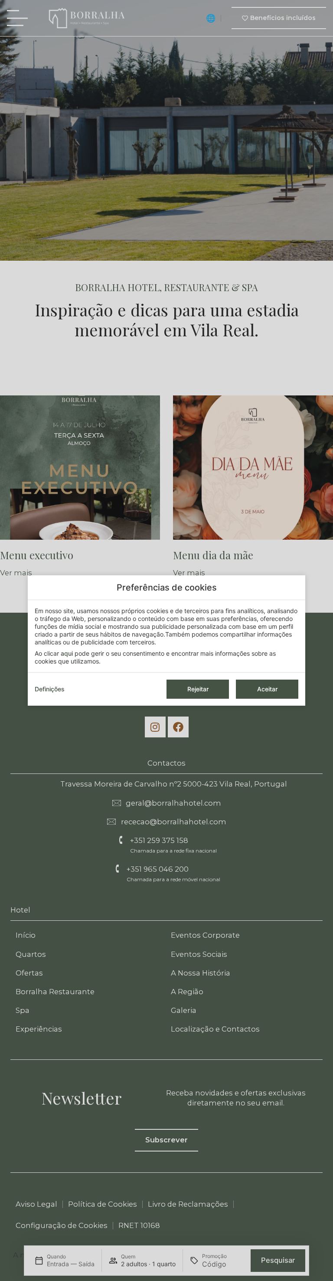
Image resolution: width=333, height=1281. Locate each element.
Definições (50, 689)
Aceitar (267, 689)
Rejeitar (198, 689)
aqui (67, 653)
